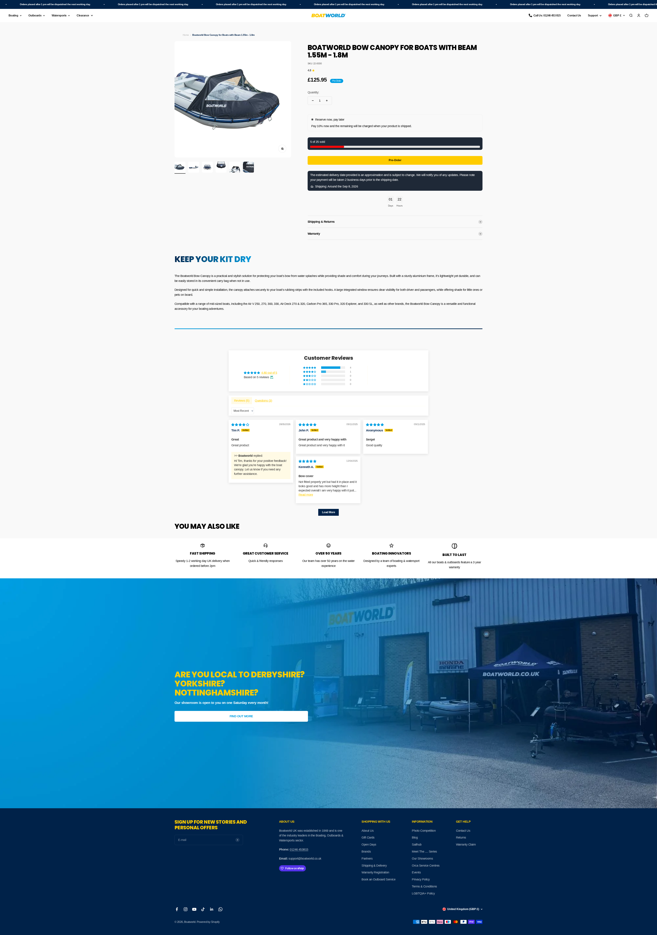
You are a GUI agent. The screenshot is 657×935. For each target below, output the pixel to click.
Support (593, 15)
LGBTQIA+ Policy (423, 893)
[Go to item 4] (221, 168)
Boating (13, 15)
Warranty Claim (466, 844)
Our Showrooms (422, 858)
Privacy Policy (421, 879)
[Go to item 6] (248, 168)
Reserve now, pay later (329, 119)
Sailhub (416, 844)
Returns (461, 837)
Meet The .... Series (424, 851)
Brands (366, 851)
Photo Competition (424, 830)
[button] (309, 367)
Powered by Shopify (208, 921)
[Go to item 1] (180, 168)
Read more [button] (306, 494)
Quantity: (313, 92)
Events (416, 872)
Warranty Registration (375, 872)
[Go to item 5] (234, 168)
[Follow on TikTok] (203, 909)
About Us (367, 830)
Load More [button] (328, 512)
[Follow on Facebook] (177, 909)
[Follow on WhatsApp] (220, 909)
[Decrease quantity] (313, 100)
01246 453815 (299, 849)
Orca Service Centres (425, 865)
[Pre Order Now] (395, 160)
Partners (367, 858)
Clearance (83, 15)
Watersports (59, 15)
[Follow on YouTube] (194, 909)
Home (186, 35)
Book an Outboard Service (378, 879)
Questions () (263, 400)
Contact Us (574, 15)
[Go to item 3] (207, 168)
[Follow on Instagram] (185, 909)
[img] (240, 424)
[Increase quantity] (327, 100)
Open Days (369, 844)
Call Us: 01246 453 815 (547, 15)
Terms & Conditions (424, 886)
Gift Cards (368, 837)
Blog (415, 837)
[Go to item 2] (193, 168)
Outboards (34, 15)
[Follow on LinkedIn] (211, 909)
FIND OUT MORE (241, 716)
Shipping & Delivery (374, 865)
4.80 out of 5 (269, 372)
